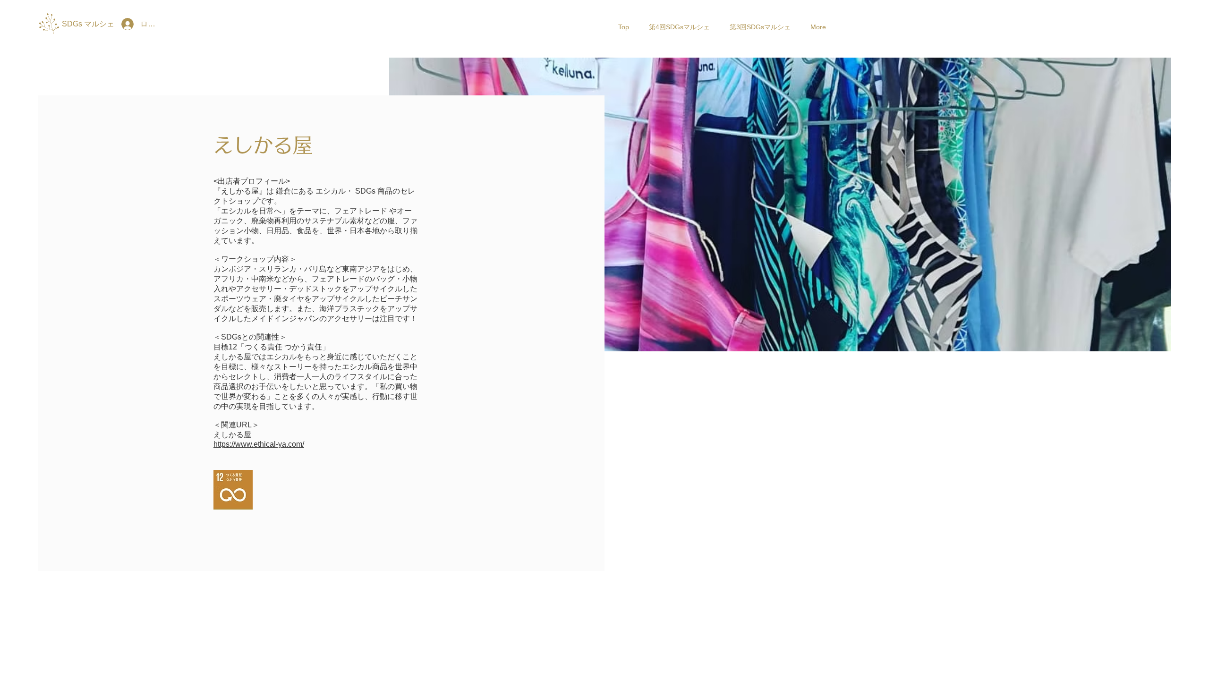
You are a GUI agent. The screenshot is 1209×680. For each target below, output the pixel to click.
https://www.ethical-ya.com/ (258, 444)
